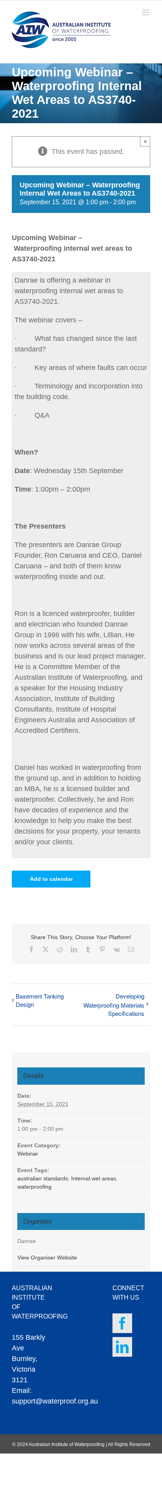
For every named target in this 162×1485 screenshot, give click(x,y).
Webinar (27, 1153)
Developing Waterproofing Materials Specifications (113, 1004)
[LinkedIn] (122, 1347)
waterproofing (34, 1187)
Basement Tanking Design (40, 1000)
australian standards (42, 1178)
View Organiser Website (47, 1257)
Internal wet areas (93, 1178)
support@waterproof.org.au (55, 1401)
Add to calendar (51, 879)
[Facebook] (122, 1323)
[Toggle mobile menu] (146, 12)
